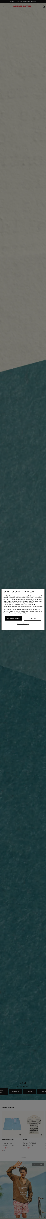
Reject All (32, 618)
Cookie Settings (23, 624)
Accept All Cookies (13, 618)
